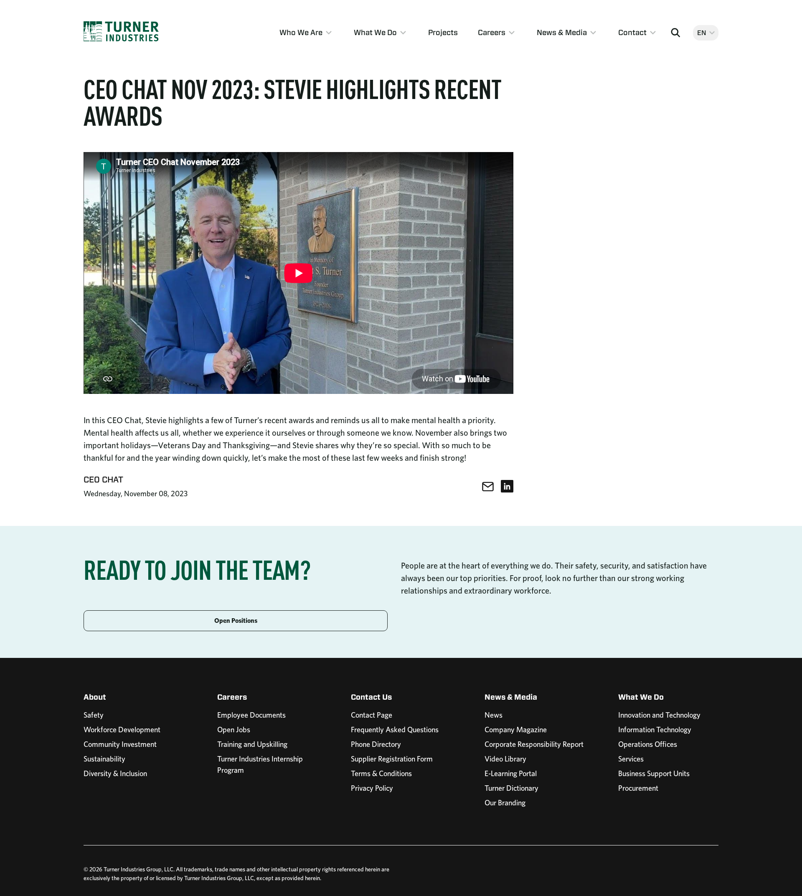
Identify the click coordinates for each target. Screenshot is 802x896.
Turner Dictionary (511, 788)
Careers (491, 32)
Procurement (638, 788)
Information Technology (654, 729)
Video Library (505, 758)
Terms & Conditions (381, 773)
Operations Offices (647, 744)
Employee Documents (251, 715)
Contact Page (371, 715)
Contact (632, 32)
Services (631, 758)
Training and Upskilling (252, 744)
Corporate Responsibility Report (534, 744)
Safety (94, 715)
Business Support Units (654, 773)
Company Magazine (516, 729)
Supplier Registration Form (392, 758)
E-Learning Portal (511, 773)
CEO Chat (103, 479)
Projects (443, 32)
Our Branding (505, 802)
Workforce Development (122, 729)
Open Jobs (233, 729)
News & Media (562, 32)
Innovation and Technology (659, 715)
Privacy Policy (372, 788)
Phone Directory (376, 744)
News (494, 715)
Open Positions (235, 620)
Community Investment (120, 744)
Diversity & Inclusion (115, 773)
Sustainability (104, 758)
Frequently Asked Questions (395, 729)
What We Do (375, 32)
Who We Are (300, 32)
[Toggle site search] (675, 32)
